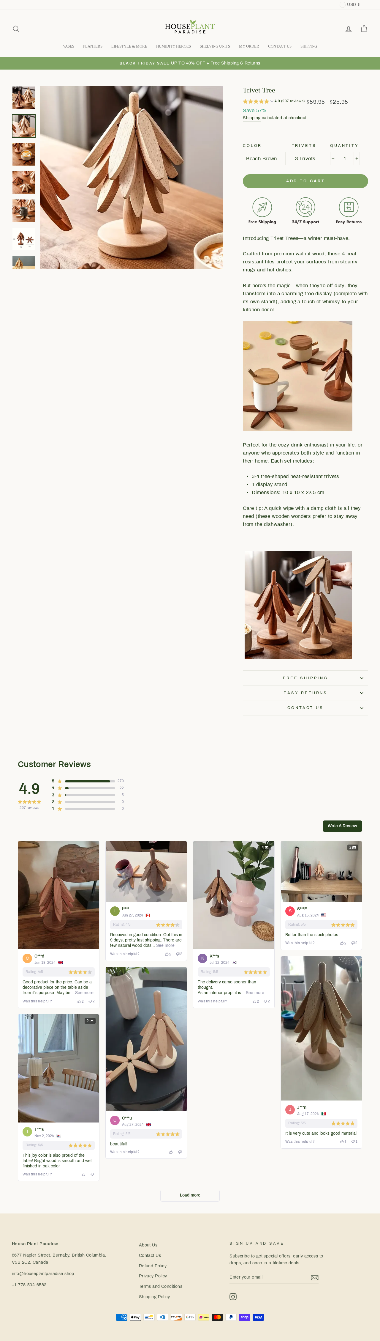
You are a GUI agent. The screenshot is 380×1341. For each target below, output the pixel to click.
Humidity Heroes (173, 46)
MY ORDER (249, 46)
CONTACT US (280, 46)
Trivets (304, 146)
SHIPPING (308, 46)
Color (252, 146)
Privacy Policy (153, 1276)
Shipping (251, 117)
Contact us (305, 708)
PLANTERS (92, 46)
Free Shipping (305, 678)
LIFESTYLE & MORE (129, 46)
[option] (190, 63)
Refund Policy (153, 1265)
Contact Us (150, 1255)
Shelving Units (215, 46)
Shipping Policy (154, 1296)
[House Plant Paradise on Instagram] (233, 1296)
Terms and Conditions (161, 1286)
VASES (68, 46)
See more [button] (84, 993)
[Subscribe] (315, 1278)
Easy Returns (305, 693)
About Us (148, 1245)
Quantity (344, 146)
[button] (274, 102)
